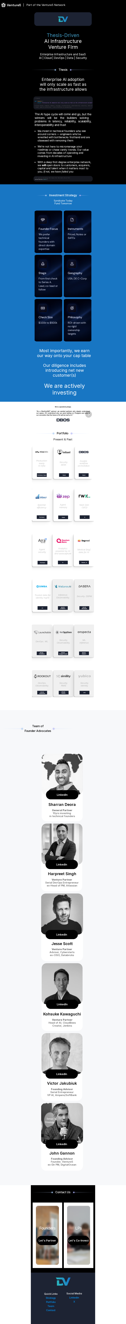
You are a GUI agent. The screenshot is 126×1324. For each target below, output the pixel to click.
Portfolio (51, 1302)
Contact (50, 1310)
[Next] (88, 414)
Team (50, 1306)
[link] (41, 452)
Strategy (51, 1297)
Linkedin (74, 1297)
